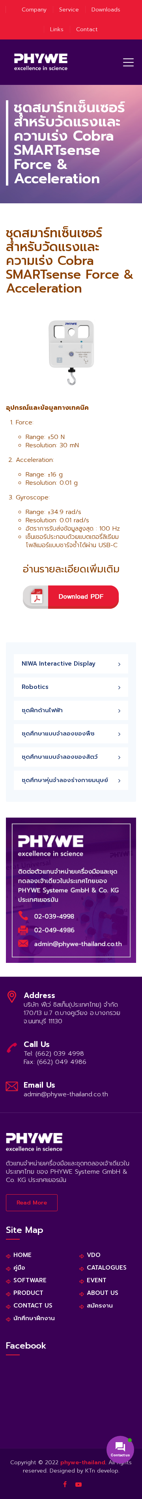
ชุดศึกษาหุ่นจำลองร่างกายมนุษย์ (65, 780)
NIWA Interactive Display (58, 663)
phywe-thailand (82, 1462)
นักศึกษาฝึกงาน (34, 1318)
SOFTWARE (30, 1280)
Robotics (35, 687)
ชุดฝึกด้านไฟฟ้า (42, 710)
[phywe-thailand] (41, 62)
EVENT (96, 1280)
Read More (32, 1203)
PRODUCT (28, 1293)
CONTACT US (32, 1306)
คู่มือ (19, 1268)
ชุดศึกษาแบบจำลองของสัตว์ (60, 756)
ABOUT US (102, 1293)
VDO (94, 1255)
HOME (22, 1255)
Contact (87, 29)
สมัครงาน (100, 1306)
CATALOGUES (107, 1268)
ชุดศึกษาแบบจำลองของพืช (58, 733)
